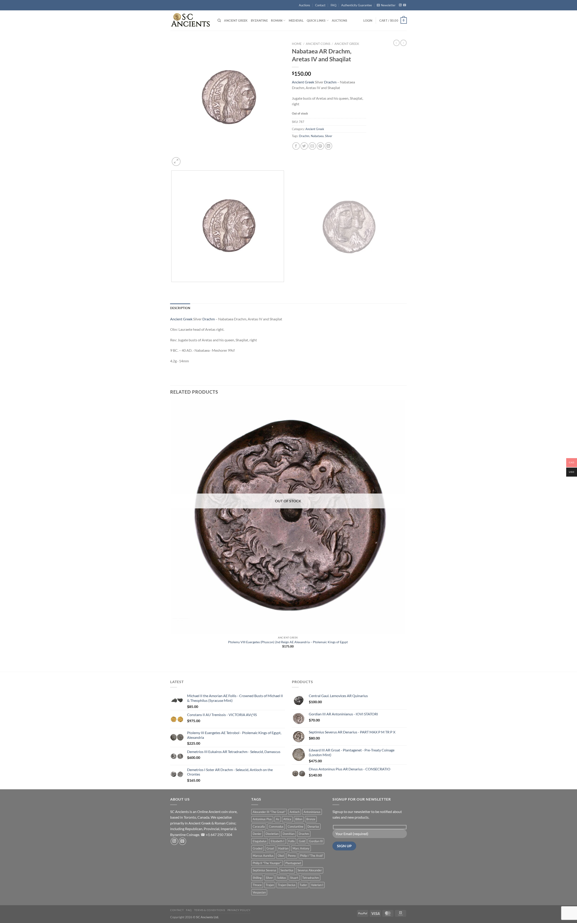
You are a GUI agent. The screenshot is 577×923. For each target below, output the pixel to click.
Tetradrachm (310, 877)
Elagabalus (260, 841)
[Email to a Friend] (312, 146)
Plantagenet (293, 863)
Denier (257, 834)
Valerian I (317, 885)
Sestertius (286, 870)
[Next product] (396, 43)
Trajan (270, 885)
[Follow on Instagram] (400, 5)
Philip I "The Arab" (311, 855)
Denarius (313, 826)
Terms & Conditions (209, 910)
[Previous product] (403, 43)
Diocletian (272, 834)
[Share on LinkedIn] (328, 146)
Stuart (294, 877)
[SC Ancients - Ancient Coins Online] (190, 20)
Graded (257, 848)
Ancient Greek (235, 20)
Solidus (281, 877)
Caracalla (259, 826)
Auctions (304, 5)
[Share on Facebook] (296, 146)
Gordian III (316, 841)
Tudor (303, 885)
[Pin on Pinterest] (320, 146)
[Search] (219, 20)
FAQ (333, 5)
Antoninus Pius (262, 819)
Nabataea (317, 136)
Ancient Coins (318, 44)
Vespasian (259, 892)
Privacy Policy (239, 910)
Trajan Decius (286, 885)
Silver (328, 136)
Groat (270, 848)
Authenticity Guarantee (356, 5)
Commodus (276, 826)
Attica (287, 819)
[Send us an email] (404, 5)
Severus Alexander (310, 870)
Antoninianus (312, 812)
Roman (276, 20)
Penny (292, 855)
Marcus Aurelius (263, 855)
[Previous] (172, 286)
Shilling (257, 877)
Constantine (295, 826)
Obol (281, 855)
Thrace (257, 885)
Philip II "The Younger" (267, 863)
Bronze (310, 819)
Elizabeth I (277, 841)
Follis (291, 841)
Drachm (330, 82)
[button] (386, 5)
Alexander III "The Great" (269, 812)
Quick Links (316, 20)
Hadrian (283, 848)
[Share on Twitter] (304, 146)
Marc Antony (301, 848)
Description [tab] (180, 308)
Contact (320, 5)
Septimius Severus (264, 870)
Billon (298, 819)
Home (297, 44)
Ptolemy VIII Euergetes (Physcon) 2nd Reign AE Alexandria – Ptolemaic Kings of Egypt (288, 642)
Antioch (295, 812)
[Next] (187, 159)
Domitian (289, 834)
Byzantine (259, 20)
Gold (302, 841)
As (277, 819)
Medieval (296, 20)
